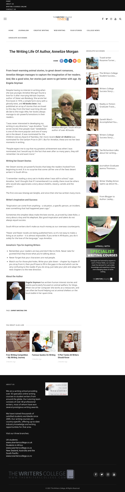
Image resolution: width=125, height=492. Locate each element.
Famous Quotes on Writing (43, 355)
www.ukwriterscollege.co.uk (19, 442)
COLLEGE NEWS (93, 30)
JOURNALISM (23, 30)
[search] (120, 18)
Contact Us (11, 9)
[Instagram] (111, 18)
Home (8, 1)
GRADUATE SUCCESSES (18, 38)
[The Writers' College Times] (41, 474)
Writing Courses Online (16, 6)
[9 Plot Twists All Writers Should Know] (69, 341)
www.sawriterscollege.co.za (19, 447)
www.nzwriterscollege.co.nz (19, 456)
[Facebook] (102, 18)
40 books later (30, 103)
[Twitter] (106, 18)
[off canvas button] (5, 18)
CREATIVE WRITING (41, 30)
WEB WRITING (59, 30)
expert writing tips (19, 310)
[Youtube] (115, 18)
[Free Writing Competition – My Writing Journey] (18, 341)
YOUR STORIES (76, 30)
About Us (10, 4)
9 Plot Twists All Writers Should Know (68, 356)
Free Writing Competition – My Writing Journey (17, 356)
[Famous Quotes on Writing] (43, 341)
